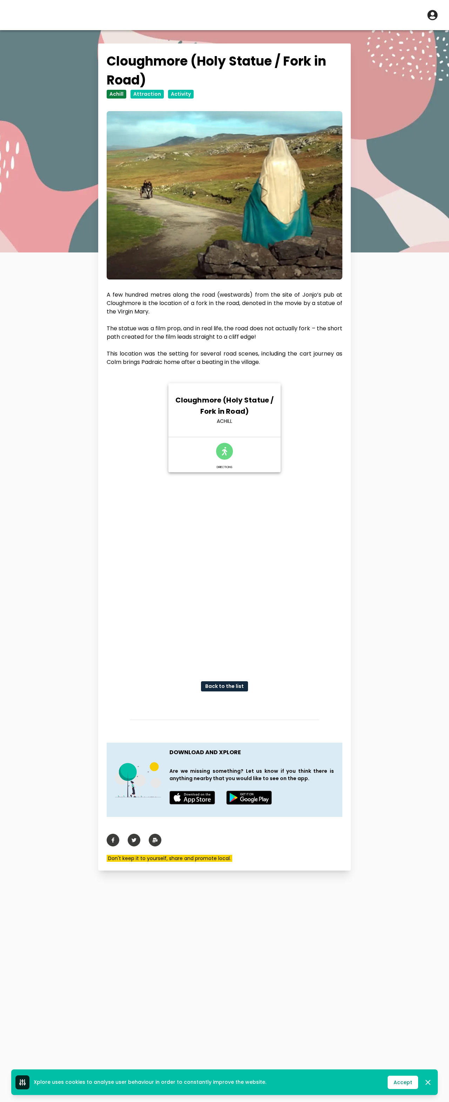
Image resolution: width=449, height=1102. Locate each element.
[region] (224, 571)
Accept (403, 1082)
